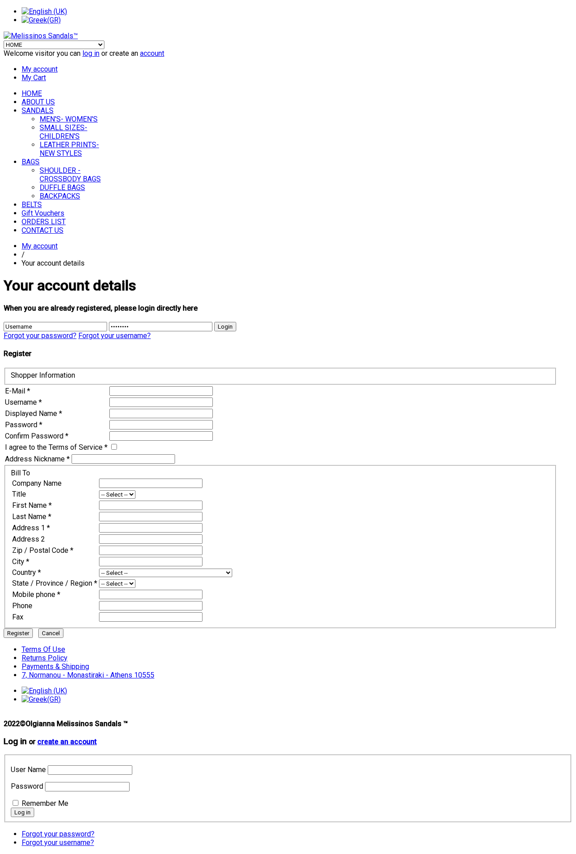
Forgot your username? (114, 335)
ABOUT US (38, 102)
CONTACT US (42, 230)
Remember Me (45, 803)
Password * (23, 424)
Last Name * (31, 516)
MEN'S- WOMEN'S (69, 119)
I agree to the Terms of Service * (56, 447)
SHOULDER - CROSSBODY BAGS (70, 174)
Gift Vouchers (43, 213)
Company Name (37, 483)
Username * (23, 402)
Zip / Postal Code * (42, 550)
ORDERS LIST (44, 221)
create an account (67, 742)
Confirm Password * (36, 436)
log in (90, 53)
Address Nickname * (37, 459)
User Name (28, 769)
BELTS (32, 204)
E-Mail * (17, 391)
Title (19, 494)
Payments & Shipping (55, 666)
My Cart (34, 77)
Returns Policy (45, 658)
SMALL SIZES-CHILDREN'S (63, 131)
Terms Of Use (43, 649)
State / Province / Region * (54, 583)
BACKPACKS (60, 196)
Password (27, 786)
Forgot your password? (40, 335)
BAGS (31, 162)
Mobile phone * (36, 594)
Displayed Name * (33, 413)
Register (18, 633)
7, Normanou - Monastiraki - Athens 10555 (88, 675)
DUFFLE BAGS (62, 187)
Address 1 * (31, 528)
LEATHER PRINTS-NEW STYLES (69, 149)
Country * (26, 572)
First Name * (32, 505)
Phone (22, 605)
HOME (32, 93)
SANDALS (38, 110)
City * (20, 561)
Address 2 (28, 539)
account (152, 53)
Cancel (51, 633)
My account (40, 69)
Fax (17, 617)
